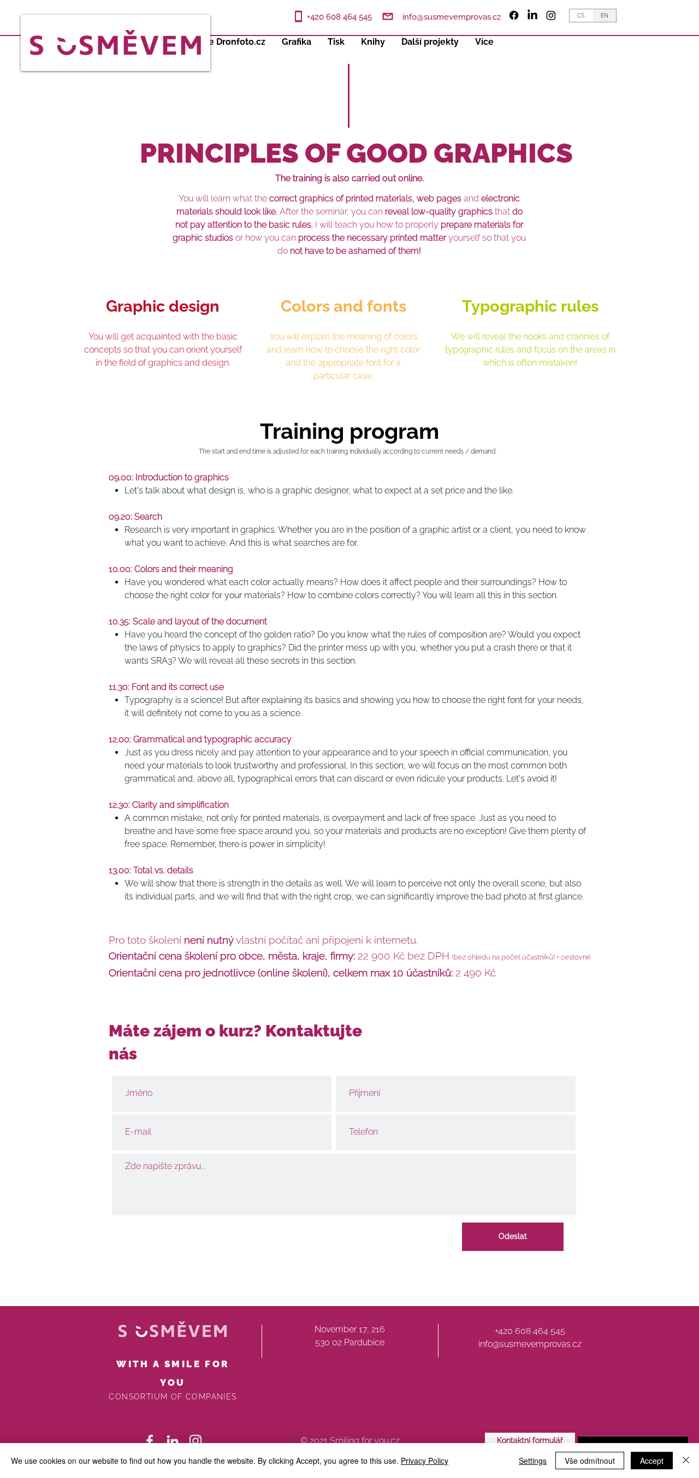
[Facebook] (514, 15)
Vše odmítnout (590, 1460)
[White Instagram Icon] (195, 1441)
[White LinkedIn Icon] (172, 1441)
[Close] (685, 1460)
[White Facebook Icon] (149, 1441)
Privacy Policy (424, 1460)
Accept (652, 1460)
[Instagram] (551, 15)
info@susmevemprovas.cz (451, 17)
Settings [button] (533, 1460)
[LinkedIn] (532, 15)
